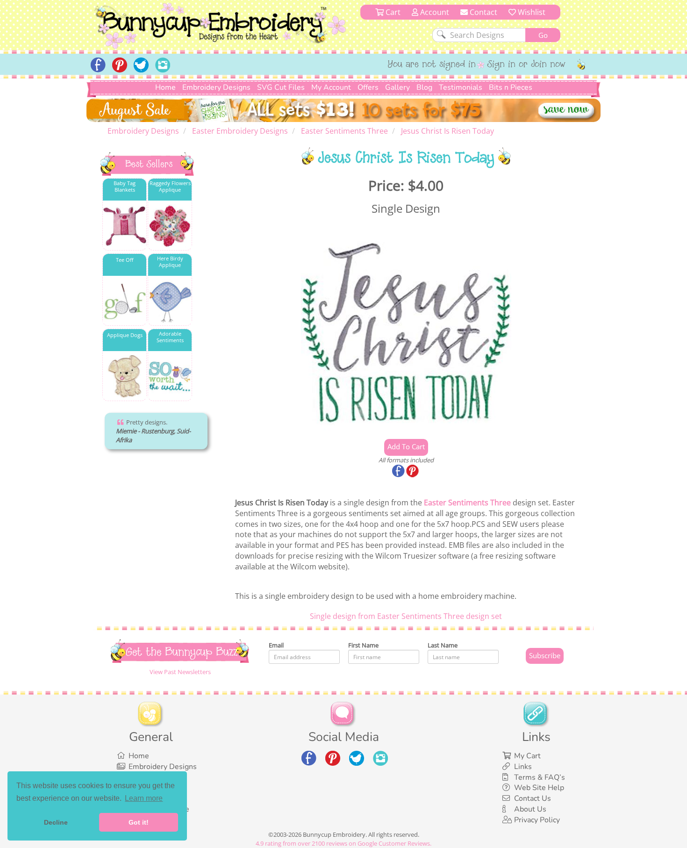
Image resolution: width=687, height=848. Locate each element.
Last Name (443, 645)
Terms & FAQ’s (539, 777)
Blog (424, 87)
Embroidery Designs (216, 87)
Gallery (397, 87)
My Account (331, 87)
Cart (392, 12)
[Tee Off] (124, 301)
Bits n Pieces (510, 87)
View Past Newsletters (180, 672)
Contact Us (532, 798)
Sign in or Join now (526, 65)
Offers (368, 87)
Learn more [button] (144, 798)
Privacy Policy (537, 820)
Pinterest (413, 472)
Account (433, 12)
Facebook (399, 472)
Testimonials (460, 87)
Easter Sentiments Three (467, 502)
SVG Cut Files (281, 87)
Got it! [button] (139, 822)
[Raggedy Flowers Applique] (170, 226)
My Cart (527, 756)
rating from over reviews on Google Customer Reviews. (343, 843)
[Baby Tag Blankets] (124, 226)
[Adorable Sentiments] (170, 376)
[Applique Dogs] (124, 376)
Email (276, 645)
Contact (482, 12)
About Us (530, 809)
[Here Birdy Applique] (170, 301)
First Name (363, 645)
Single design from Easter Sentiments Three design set (406, 616)
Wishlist (530, 12)
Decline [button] (56, 822)
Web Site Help (539, 788)
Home (165, 87)
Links (523, 767)
